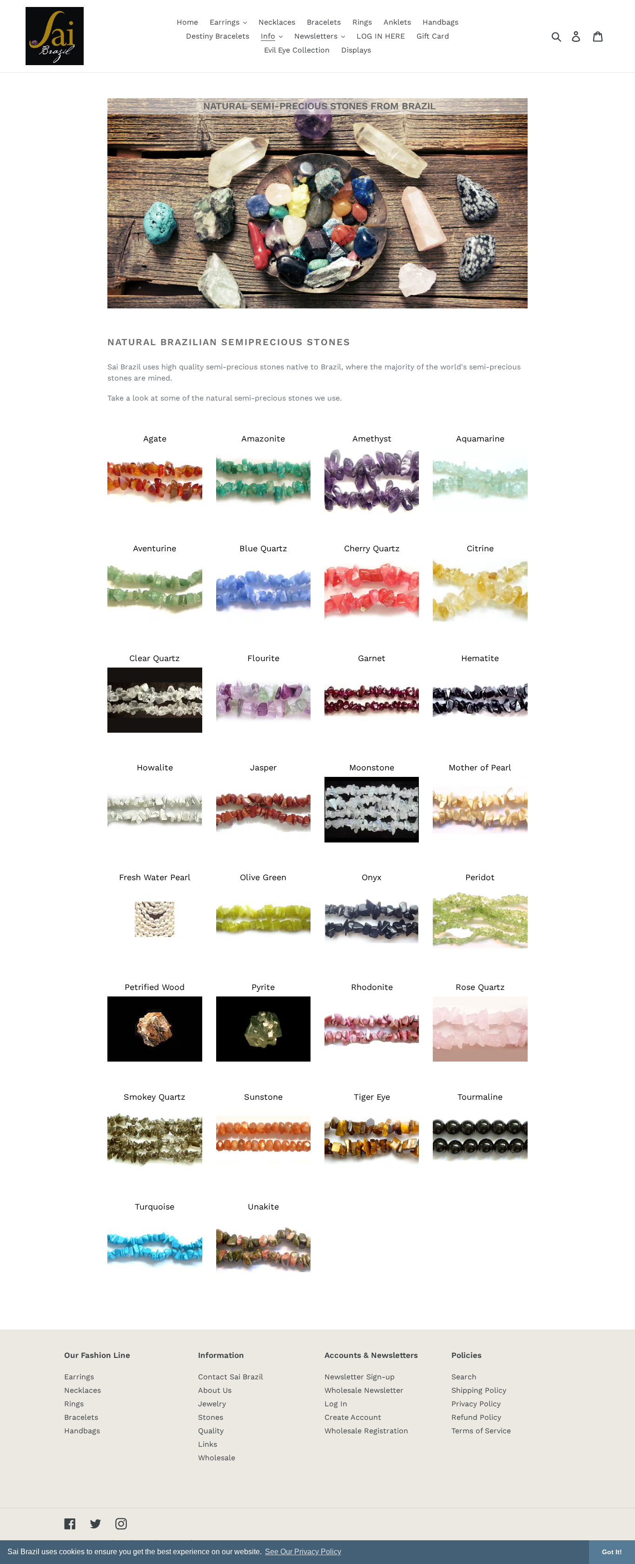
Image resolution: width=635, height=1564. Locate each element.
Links (207, 1444)
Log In (335, 1403)
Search (463, 1376)
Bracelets (81, 1417)
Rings (74, 1403)
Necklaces (82, 1390)
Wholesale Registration (366, 1430)
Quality (211, 1430)
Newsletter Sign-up (359, 1376)
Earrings (79, 1376)
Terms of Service (481, 1430)
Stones (210, 1417)
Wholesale (216, 1457)
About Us (215, 1390)
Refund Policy (476, 1417)
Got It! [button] (612, 1552)
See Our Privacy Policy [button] (303, 1552)
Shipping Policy (478, 1390)
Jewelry (212, 1403)
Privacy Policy (476, 1403)
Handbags (82, 1430)
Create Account (352, 1417)
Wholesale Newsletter (363, 1390)
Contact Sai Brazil (230, 1376)
